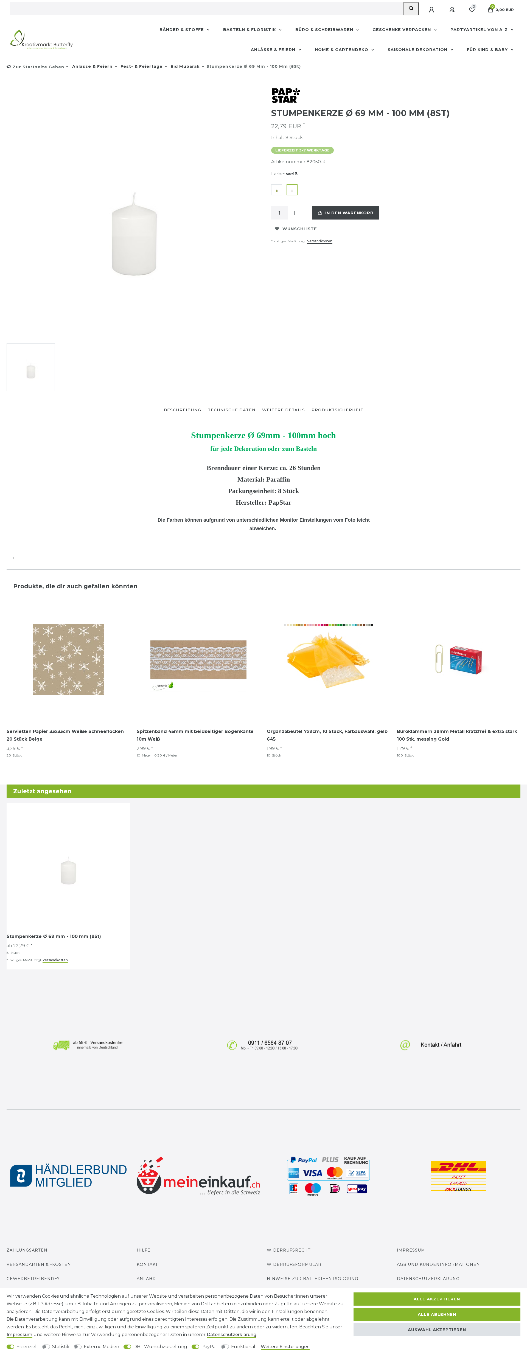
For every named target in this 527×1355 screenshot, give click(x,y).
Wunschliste (299, 228)
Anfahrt (148, 1278)
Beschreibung (182, 409)
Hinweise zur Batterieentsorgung (312, 1278)
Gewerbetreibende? (33, 1278)
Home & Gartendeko (342, 49)
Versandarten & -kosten (39, 1264)
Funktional (243, 1346)
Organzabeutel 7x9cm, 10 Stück (327, 735)
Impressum (411, 1250)
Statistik (60, 1346)
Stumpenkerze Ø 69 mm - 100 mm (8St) (54, 936)
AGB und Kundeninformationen (438, 1264)
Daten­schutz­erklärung (231, 1334)
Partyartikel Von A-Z (479, 29)
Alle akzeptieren (437, 1299)
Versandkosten (319, 241)
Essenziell (27, 1346)
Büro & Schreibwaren (325, 29)
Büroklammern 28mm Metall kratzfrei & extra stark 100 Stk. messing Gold (457, 735)
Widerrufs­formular (294, 1264)
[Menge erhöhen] (294, 213)
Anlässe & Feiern (274, 49)
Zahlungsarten (27, 1250)
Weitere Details (283, 409)
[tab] (182, 410)
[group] (198, 659)
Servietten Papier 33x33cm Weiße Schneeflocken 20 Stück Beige (65, 735)
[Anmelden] (432, 9)
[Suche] (411, 8)
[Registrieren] (452, 9)
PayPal (209, 1346)
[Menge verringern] (304, 213)
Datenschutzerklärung (428, 1278)
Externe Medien (101, 1346)
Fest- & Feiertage (140, 66)
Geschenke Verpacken (402, 29)
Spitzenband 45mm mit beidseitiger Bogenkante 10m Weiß (195, 735)
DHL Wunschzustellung (160, 1346)
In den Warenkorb (349, 212)
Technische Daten (232, 409)
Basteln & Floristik (250, 29)
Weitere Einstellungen (285, 1346)
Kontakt (147, 1264)
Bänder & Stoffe (182, 29)
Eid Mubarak (184, 66)
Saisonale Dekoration (418, 49)
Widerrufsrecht (289, 1250)
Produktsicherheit (337, 409)
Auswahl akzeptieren (437, 1329)
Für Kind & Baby (488, 49)
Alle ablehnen (437, 1314)
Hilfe (143, 1250)
